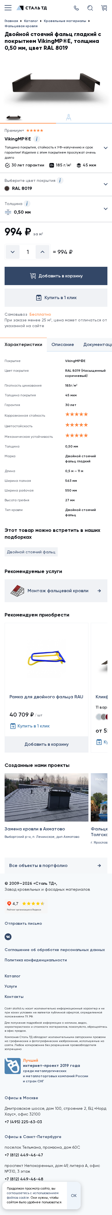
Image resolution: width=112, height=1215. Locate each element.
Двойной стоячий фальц (31, 552)
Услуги (11, 986)
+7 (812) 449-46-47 (24, 1155)
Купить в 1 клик (34, 726)
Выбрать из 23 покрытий (51, 149)
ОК (74, 1195)
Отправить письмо (23, 923)
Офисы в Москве (21, 1097)
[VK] (8, 936)
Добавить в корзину (46, 744)
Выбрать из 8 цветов (56, 184)
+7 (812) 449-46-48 (24, 1179)
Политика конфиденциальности (36, 960)
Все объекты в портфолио (38, 865)
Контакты (14, 996)
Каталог (12, 976)
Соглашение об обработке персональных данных (55, 949)
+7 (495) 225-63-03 (23, 1121)
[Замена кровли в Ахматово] (46, 814)
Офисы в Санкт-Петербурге (33, 1136)
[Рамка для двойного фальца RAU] (46, 687)
